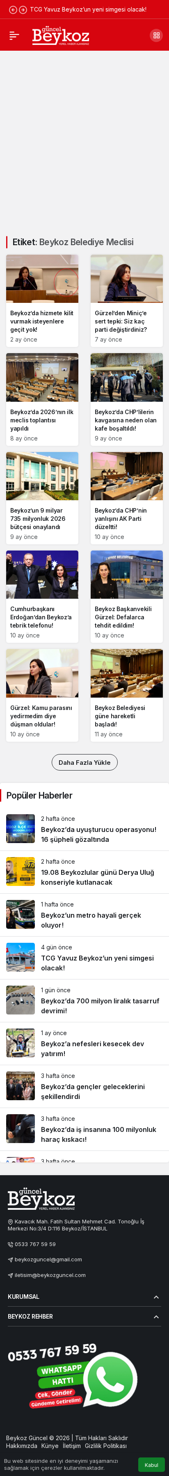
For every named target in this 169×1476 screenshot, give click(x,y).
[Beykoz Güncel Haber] (60, 34)
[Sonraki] (23, 9)
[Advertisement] (84, 138)
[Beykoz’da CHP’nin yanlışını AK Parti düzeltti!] (127, 498)
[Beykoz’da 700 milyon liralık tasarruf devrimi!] (84, 1000)
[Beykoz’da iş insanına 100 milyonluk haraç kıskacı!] (84, 1129)
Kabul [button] (151, 1465)
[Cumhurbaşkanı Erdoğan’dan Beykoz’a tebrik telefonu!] (42, 597)
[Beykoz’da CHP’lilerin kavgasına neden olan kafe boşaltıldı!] (127, 399)
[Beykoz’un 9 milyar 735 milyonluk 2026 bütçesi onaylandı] (42, 498)
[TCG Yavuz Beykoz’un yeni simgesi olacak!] (84, 958)
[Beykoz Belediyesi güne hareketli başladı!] (127, 695)
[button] (156, 35)
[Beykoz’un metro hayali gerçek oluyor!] (84, 915)
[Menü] (14, 35)
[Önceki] (13, 9)
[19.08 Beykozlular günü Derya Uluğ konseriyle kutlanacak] (84, 872)
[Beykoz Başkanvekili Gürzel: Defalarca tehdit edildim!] (127, 597)
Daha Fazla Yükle (85, 762)
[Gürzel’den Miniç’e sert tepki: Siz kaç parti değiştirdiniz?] (127, 301)
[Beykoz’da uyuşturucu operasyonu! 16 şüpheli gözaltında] (84, 829)
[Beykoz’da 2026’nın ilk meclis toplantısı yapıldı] (42, 399)
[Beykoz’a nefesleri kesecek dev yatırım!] (84, 1043)
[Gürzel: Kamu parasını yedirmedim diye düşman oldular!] (42, 695)
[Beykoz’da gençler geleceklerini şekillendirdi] (84, 1086)
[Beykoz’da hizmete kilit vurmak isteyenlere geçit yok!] (42, 301)
